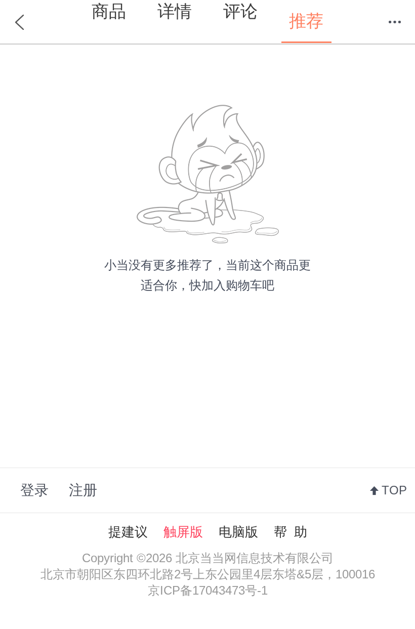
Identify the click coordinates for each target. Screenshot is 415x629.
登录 (34, 490)
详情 (174, 11)
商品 (109, 11)
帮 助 (290, 531)
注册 (83, 490)
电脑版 (238, 531)
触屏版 (183, 531)
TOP (394, 490)
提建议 (128, 531)
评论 (240, 11)
